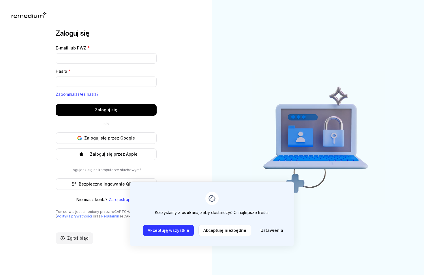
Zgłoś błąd (78, 238)
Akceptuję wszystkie (168, 230)
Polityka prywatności (74, 216)
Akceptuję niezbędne (224, 230)
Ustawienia (271, 230)
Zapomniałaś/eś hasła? (77, 94)
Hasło (63, 71)
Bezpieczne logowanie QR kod (109, 184)
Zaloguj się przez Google (109, 137)
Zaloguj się (106, 109)
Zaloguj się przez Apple (113, 154)
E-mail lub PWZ (73, 47)
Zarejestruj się (122, 199)
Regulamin (110, 216)
